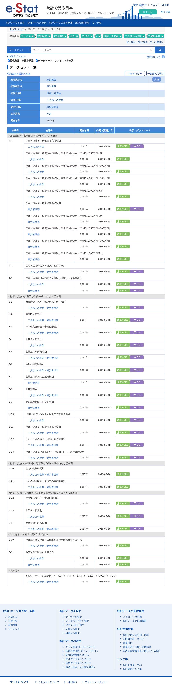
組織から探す (73, 633)
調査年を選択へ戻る (20, 73)
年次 (49, 113)
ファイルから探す (75, 625)
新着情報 (13, 625)
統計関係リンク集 (132, 669)
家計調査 (51, 79)
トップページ (17, 29)
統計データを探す (15, 22)
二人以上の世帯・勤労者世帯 (43, 272)
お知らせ (13, 617)
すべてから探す (74, 617)
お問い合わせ (140, 5)
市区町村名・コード (133, 639)
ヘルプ (154, 5)
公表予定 (13, 621)
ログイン (148, 12)
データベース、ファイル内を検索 (55, 60)
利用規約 (72, 682)
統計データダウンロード (78, 659)
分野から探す (73, 629)
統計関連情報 (82, 22)
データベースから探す (77, 621)
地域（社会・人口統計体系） (81, 667)
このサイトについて (48, 682)
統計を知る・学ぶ (132, 665)
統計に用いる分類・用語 (136, 635)
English (165, 5)
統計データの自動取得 (134, 621)
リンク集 (96, 22)
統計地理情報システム (77, 655)
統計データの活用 (37, 22)
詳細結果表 (53, 106)
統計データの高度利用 (61, 22)
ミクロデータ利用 (132, 617)
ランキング (14, 629)
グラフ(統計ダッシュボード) (80, 647)
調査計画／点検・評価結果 (137, 647)
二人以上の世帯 (55, 100)
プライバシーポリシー (96, 682)
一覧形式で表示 (155, 73)
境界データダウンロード (78, 663)
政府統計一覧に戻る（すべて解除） (145, 42)
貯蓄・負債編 (54, 93)
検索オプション (16, 56)
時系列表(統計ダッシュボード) (82, 651)
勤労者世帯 (34, 209)
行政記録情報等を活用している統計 (142, 651)
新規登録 (165, 12)
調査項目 (127, 643)
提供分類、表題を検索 (22, 60)
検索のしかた (154, 57)
